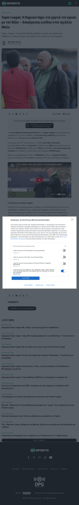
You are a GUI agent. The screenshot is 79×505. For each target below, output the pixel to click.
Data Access (39, 285)
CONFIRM (25, 278)
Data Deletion (28, 285)
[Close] (73, 220)
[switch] (63, 250)
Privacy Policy (50, 285)
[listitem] (39, 246)
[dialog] (39, 252)
